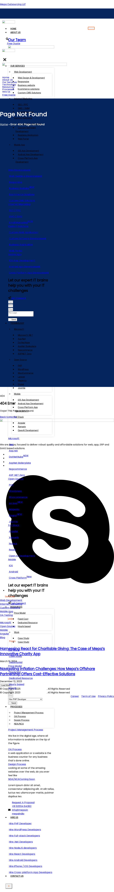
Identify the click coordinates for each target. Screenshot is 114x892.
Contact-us (16, 876)
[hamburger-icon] (91, 28)
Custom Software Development (26, 129)
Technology (17, 323)
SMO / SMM (23, 108)
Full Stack (19, 417)
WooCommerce (25, 373)
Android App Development (30, 154)
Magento (22, 380)
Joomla (21, 388)
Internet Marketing (23, 98)
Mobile (17, 394)
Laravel (21, 376)
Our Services (9, 82)
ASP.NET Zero (24, 353)
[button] (93, 55)
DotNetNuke (24, 342)
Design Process (21, 720)
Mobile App (19, 144)
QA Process (20, 716)
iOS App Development (28, 150)
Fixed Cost (23, 619)
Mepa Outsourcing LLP (13, 4)
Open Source (20, 359)
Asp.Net (22, 339)
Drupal (21, 384)
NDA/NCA (19, 723)
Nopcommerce (25, 350)
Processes (16, 707)
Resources (8, 87)
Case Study (23, 642)
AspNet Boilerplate (27, 346)
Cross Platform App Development (27, 160)
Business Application (28, 135)
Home (13, 29)
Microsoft (19, 329)
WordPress (23, 369)
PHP (20, 365)
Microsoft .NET (25, 335)
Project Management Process (28, 712)
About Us (15, 32)
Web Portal (23, 139)
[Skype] (60, 590)
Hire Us (14, 817)
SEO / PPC (23, 104)
